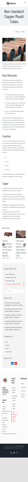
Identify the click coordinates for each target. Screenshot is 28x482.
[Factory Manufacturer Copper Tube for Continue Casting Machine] (7, 234)
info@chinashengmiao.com (9, 433)
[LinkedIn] (12, 363)
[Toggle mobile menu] (25, 2)
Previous (18, 31)
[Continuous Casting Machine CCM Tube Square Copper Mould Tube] (21, 234)
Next (23, 31)
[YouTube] (15, 363)
